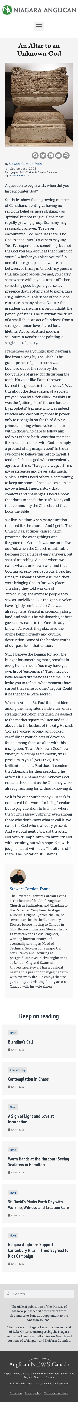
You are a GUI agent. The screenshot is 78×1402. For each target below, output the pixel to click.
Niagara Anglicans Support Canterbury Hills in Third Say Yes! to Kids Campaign (38, 1250)
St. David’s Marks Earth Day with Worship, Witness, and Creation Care (38, 1204)
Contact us (16, 1393)
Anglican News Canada (16, 1373)
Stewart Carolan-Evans (26, 164)
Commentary (17, 1070)
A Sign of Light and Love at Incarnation (31, 1119)
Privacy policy (33, 1393)
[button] (39, 26)
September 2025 (20, 175)
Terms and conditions (56, 1393)
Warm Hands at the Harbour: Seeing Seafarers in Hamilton (38, 1162)
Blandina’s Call (20, 1042)
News (13, 1032)
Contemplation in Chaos (28, 1079)
